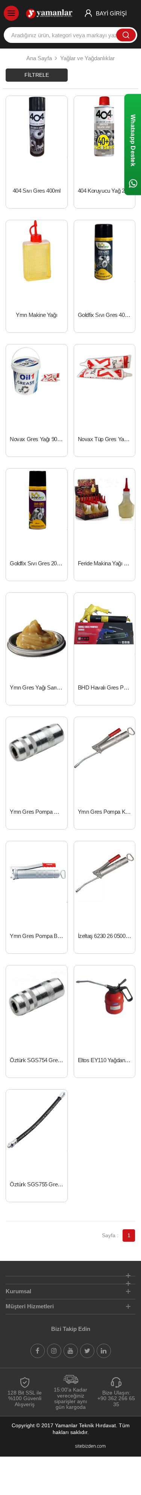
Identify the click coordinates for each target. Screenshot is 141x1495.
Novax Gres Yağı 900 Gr (38, 439)
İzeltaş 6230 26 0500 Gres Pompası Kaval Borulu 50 (106, 936)
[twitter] (87, 1351)
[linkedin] (104, 1351)
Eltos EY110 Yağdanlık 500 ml (106, 1060)
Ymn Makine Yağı (36, 315)
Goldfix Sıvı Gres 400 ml (106, 315)
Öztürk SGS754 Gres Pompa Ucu (38, 1060)
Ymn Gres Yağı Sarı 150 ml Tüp (38, 687)
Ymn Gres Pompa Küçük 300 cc (106, 811)
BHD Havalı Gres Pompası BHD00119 (106, 687)
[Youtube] (71, 1351)
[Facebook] (37, 1351)
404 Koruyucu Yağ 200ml (106, 190)
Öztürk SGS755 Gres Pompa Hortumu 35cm (38, 1184)
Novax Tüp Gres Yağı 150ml (106, 439)
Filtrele (36, 75)
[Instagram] (54, 1351)
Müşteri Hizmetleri (30, 1306)
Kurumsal (18, 1291)
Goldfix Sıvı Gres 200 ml (38, 563)
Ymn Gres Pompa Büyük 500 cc (38, 936)
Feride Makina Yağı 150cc (106, 563)
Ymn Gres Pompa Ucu (37, 811)
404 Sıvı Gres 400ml (37, 190)
